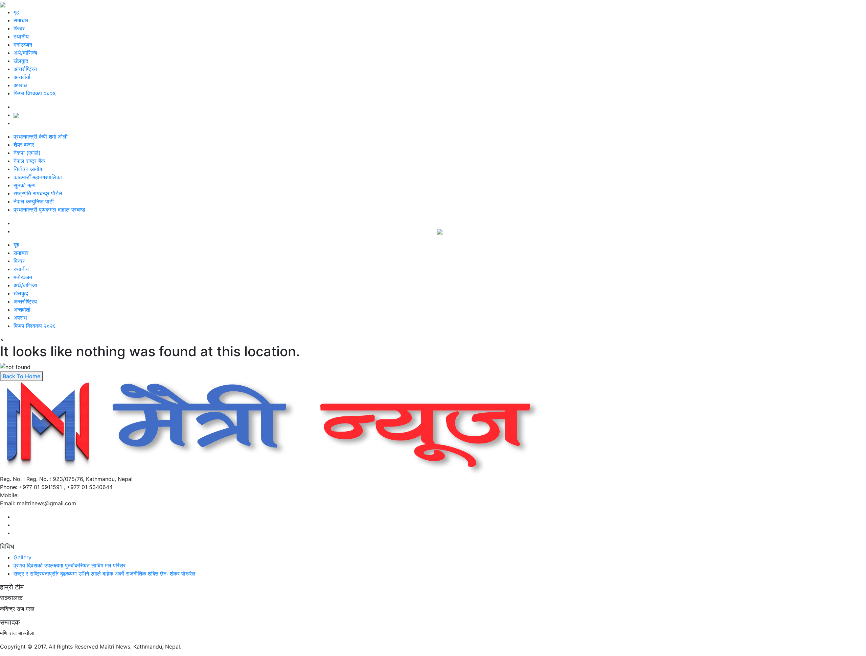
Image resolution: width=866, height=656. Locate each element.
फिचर (19, 28)
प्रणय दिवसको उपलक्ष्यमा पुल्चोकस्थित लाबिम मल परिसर (70, 565)
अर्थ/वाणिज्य (25, 52)
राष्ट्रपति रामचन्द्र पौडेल (38, 193)
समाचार (21, 20)
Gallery (22, 557)
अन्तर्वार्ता (22, 77)
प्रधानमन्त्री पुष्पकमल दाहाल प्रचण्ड (49, 209)
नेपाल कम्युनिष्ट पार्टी (34, 201)
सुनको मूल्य (25, 185)
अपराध (20, 85)
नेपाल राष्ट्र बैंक (29, 160)
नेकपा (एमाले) (27, 152)
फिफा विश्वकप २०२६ (35, 93)
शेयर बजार (24, 144)
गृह (16, 12)
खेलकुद (21, 60)
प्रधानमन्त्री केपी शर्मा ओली (41, 136)
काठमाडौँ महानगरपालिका (38, 177)
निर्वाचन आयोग (28, 169)
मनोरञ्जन (23, 44)
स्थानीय (21, 36)
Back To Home (21, 376)
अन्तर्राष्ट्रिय (25, 69)
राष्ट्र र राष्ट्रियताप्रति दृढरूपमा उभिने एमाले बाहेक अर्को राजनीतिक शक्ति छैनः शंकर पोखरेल (105, 573)
